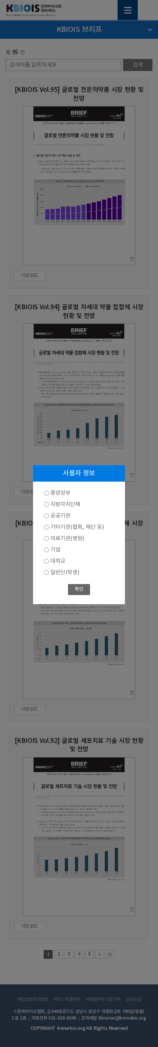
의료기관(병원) (67, 538)
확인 (79, 589)
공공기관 (60, 516)
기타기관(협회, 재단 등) (77, 527)
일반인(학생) (64, 572)
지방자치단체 (65, 504)
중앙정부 (60, 493)
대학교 (57, 561)
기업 (55, 550)
